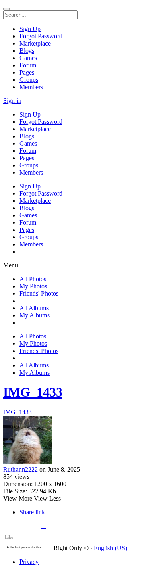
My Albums (34, 315)
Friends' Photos (38, 293)
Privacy (29, 561)
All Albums (34, 308)
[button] (43, 525)
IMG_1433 (32, 392)
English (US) (110, 548)
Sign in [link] (12, 100)
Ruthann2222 (20, 469)
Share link (32, 512)
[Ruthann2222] (78, 441)
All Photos (32, 279)
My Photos (33, 286)
